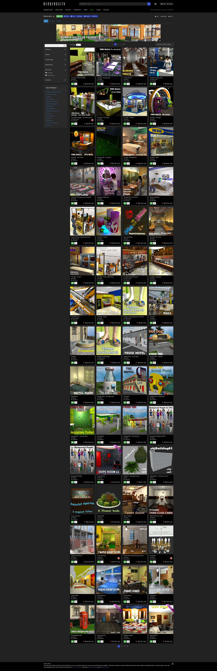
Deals (92, 10)
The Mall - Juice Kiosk (52, 123)
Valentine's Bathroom (103, 197)
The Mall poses (75, 316)
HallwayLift (49, 118)
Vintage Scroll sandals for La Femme (134, 316)
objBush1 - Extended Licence (132, 476)
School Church (128, 77)
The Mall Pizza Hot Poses (131, 197)
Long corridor (74, 595)
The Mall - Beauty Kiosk (103, 77)
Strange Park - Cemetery (104, 157)
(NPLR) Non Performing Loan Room (134, 555)
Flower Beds (100, 516)
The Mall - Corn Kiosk (103, 117)
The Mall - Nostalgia (155, 117)
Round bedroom (50, 115)
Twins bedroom (101, 555)
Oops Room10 (101, 635)
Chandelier (153, 555)
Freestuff (87, 16)
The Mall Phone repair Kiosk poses (80, 237)
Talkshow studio (128, 635)
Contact (106, 10)
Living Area (153, 595)
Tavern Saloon (127, 516)
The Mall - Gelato (102, 316)
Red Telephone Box (76, 635)
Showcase (52, 21)
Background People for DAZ (53, 92)
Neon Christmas (128, 237)
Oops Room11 (101, 476)
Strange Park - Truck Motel (131, 356)
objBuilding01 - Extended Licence (159, 476)
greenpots (75, 81)
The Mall (48, 96)
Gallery (68, 10)
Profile (67, 16)
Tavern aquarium (75, 516)
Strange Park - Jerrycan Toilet (79, 436)
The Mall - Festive (102, 237)
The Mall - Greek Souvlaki (78, 77)
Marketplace (48, 10)
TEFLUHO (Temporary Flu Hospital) (81, 197)
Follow (60, 16)
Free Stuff (59, 10)
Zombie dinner (127, 595)
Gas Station (100, 436)
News (85, 10)
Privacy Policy (105, 667)
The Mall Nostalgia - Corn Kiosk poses (81, 117)
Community (77, 10)
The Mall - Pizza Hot (155, 237)
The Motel (126, 396)
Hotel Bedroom (50, 106)
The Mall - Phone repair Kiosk (105, 277)
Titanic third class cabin (156, 516)
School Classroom (51, 108)
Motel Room (49, 120)
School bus (49, 113)
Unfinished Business (76, 555)
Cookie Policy (92, 667)
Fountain (73, 356)
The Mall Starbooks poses (131, 277)
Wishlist (95, 16)
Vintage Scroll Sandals (103, 356)
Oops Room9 (153, 635)
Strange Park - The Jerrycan (131, 436)
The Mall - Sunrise (76, 277)
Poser (98, 10)
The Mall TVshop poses (156, 77)
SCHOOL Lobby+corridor (52, 111)
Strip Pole (48, 125)
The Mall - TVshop (129, 117)
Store (73, 16)
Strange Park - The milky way (105, 396)
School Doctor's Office (52, 101)
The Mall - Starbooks (155, 277)
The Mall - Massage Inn (52, 104)
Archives (59, 21)
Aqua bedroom (101, 595)
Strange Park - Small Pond (157, 396)
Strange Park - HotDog (156, 356)
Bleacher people (50, 99)
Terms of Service (76, 667)
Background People (51, 94)
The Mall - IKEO (154, 157)
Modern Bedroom (154, 197)
